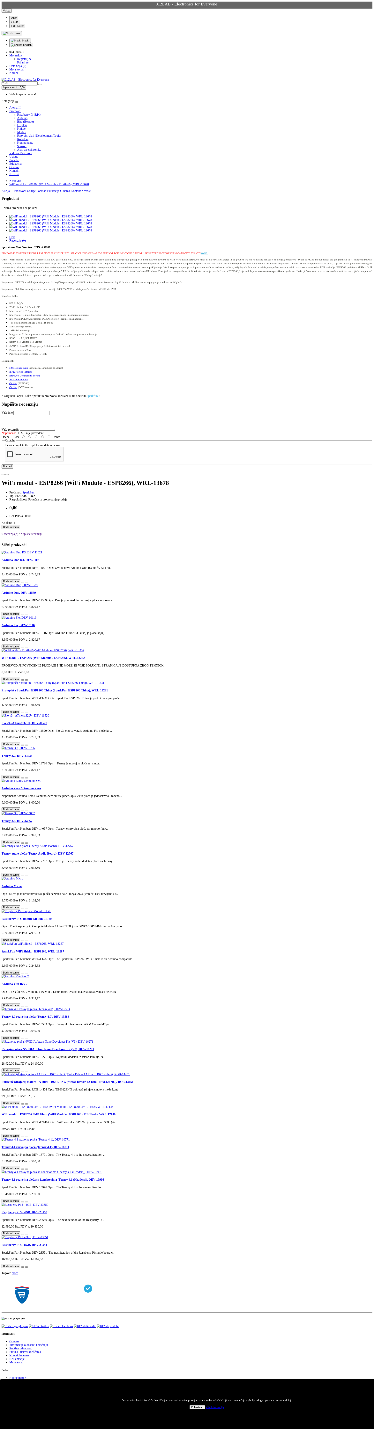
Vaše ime (7, 412)
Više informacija (215, 1407)
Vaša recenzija (10, 429)
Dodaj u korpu (11, 527)
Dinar (14, 17)
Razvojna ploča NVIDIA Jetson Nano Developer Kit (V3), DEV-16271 (48, 1049)
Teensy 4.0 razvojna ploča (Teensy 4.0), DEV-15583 (35, 1016)
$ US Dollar (17, 26)
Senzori (21, 146)
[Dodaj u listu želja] (3, 474)
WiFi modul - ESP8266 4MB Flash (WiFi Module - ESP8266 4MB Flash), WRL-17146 (59, 1114)
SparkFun (28, 492)
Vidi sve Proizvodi (20, 153)
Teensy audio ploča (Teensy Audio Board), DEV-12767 (37, 853)
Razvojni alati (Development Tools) (39, 135)
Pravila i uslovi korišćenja (25, 1351)
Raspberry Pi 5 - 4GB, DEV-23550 (24, 1212)
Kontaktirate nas (19, 1355)
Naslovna (15, 180)
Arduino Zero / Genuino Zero (21, 788)
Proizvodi (15, 111)
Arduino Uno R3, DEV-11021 (21, 560)
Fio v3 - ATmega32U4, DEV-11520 (24, 723)
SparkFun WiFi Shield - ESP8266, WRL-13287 (33, 951)
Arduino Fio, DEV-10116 (18, 625)
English (27, 44)
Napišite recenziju (31, 534)
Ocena (6, 437)
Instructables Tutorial (20, 371)
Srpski (25, 40)
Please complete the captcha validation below (32, 445)
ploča (15, 1273)
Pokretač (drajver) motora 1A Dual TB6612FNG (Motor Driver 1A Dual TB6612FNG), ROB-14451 (67, 1081)
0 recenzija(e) (10, 534)
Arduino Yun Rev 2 (14, 984)
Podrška (14, 160)
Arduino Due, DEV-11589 (19, 592)
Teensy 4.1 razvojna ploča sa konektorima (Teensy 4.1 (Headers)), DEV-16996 (53, 1179)
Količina (7, 522)
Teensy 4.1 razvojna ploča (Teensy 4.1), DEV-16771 (35, 1147)
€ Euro (14, 21)
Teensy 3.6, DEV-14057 (17, 821)
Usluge (13, 156)
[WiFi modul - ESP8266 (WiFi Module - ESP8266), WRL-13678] (50, 216)
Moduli (21, 132)
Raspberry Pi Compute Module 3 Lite (27, 918)
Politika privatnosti (20, 1348)
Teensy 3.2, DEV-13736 (17, 755)
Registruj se (24, 59)
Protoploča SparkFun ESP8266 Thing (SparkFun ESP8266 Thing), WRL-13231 (55, 690)
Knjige (21, 128)
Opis (12, 237)
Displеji (22, 125)
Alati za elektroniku (29, 149)
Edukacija (15, 163)
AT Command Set (18, 379)
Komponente (25, 142)
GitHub (13, 383)
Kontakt (14, 170)
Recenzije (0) (17, 240)
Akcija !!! (15, 107)
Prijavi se (22, 62)
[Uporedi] (7, 474)
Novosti (14, 174)
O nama (14, 167)
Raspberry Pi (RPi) (29, 114)
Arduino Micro (12, 886)
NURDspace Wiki (18, 367)
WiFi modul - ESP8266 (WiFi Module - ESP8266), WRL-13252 (43, 658)
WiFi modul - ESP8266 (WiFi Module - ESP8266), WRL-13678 (49, 184)
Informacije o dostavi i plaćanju (28, 1344)
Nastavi (7, 466)
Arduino (22, 118)
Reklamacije (17, 1358)
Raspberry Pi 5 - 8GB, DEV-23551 (24, 1244)
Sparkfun (92, 396)
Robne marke (17, 1377)
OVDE (204, 253)
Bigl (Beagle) (25, 121)
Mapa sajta (16, 1362)
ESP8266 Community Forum (24, 375)
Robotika (22, 139)
